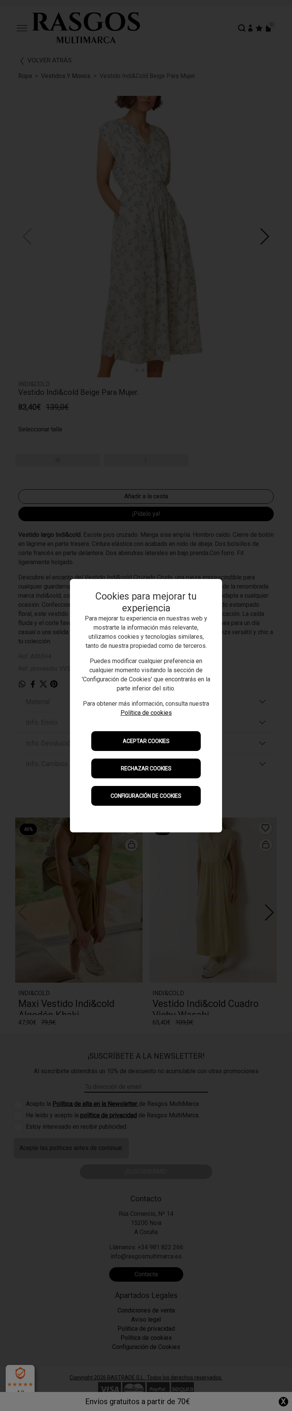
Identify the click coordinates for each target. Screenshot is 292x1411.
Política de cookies (146, 712)
